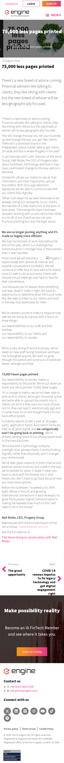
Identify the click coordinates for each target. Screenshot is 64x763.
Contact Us (11, 3)
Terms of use (29, 728)
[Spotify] (7, 718)
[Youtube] (42, 711)
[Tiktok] (51, 711)
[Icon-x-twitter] (7, 711)
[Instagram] (34, 711)
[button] (53, 15)
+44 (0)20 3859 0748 (21, 686)
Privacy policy (11, 728)
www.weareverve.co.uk (34, 527)
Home (15, 46)
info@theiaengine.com (23, 690)
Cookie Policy (46, 728)
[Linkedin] (16, 711)
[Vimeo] (25, 711)
